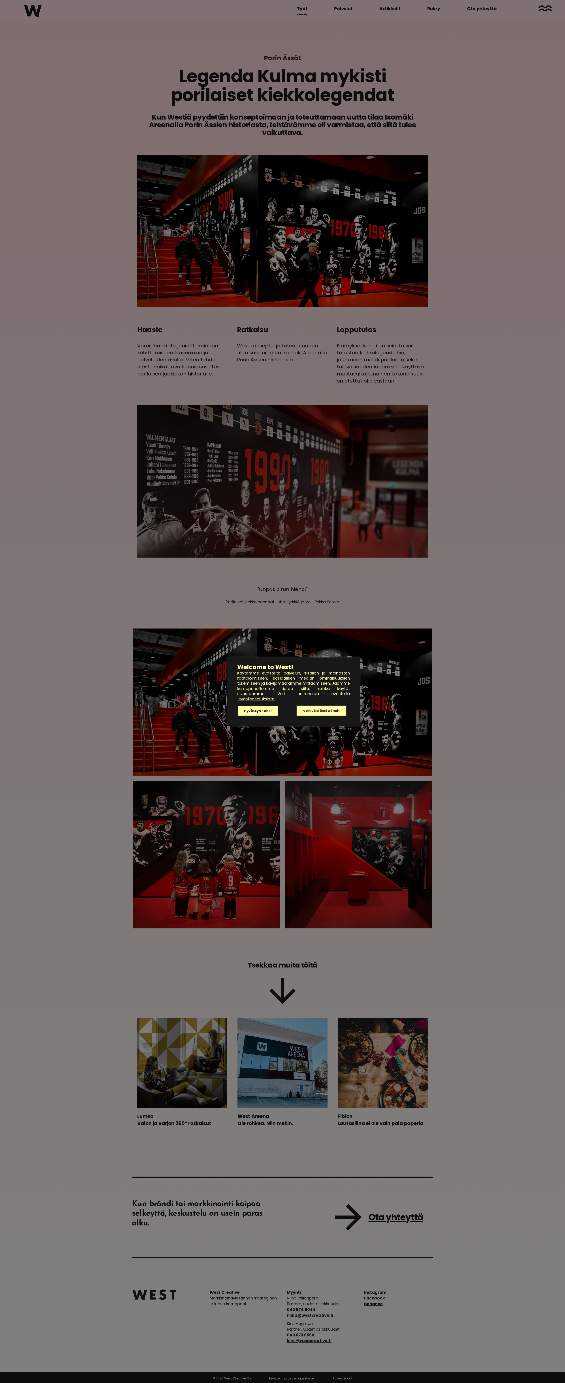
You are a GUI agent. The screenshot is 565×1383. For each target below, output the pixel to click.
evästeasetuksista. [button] (256, 699)
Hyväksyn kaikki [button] (257, 711)
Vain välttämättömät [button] (321, 711)
